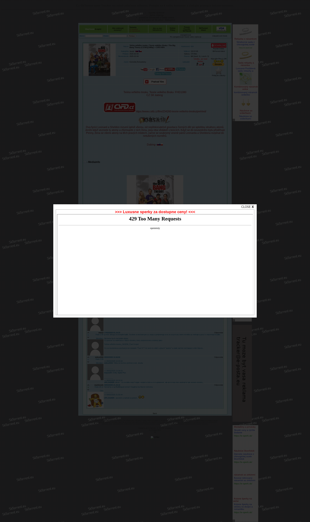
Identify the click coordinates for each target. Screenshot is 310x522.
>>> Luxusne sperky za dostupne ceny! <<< (155, 212)
